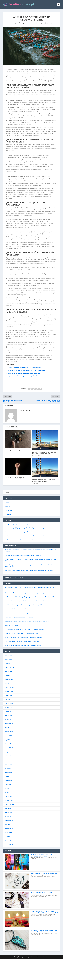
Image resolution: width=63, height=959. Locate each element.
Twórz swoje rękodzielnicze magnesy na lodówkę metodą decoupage (24, 593)
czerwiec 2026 (9, 659)
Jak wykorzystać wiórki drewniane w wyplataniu (18, 613)
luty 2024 (7, 699)
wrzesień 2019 (9, 845)
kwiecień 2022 (9, 731)
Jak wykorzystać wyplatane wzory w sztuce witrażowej (24, 373)
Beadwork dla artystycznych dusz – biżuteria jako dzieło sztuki (15, 478)
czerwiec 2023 (9, 711)
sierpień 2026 (8, 655)
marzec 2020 (8, 833)
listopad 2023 (8, 707)
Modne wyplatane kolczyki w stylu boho (17, 450)
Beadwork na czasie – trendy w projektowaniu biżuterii (20, 540)
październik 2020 (9, 804)
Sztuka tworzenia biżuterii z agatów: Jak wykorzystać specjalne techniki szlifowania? (29, 597)
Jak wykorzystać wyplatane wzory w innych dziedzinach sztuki (26, 370)
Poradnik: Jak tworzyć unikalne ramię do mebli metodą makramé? (44, 931)
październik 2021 (9, 756)
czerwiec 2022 (9, 723)
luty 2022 (7, 740)
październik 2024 (9, 687)
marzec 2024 (8, 695)
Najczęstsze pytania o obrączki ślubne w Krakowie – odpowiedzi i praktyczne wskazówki (44, 912)
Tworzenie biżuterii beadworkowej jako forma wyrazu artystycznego (24, 629)
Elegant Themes (30, 957)
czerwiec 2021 (9, 772)
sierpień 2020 (8, 812)
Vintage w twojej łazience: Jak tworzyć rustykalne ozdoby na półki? (42, 855)
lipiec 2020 (8, 816)
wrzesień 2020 (9, 808)
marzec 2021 (8, 784)
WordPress (46, 957)
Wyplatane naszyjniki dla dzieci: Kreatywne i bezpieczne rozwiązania (24, 536)
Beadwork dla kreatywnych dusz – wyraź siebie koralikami (21, 633)
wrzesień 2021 (9, 760)
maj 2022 (7, 727)
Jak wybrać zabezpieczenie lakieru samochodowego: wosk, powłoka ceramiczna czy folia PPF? (30, 559)
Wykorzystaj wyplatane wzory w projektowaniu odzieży (24, 367)
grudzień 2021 (9, 748)
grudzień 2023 (9, 703)
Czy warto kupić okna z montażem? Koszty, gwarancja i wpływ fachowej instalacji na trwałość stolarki (29, 565)
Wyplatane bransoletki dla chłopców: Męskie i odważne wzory (43, 480)
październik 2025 (9, 667)
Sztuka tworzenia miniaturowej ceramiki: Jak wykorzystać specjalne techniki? (27, 621)
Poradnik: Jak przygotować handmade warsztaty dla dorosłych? (23, 645)
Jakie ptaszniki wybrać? (11, 625)
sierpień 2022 (8, 715)
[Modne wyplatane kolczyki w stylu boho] (18, 439)
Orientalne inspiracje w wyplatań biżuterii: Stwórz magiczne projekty (25, 601)
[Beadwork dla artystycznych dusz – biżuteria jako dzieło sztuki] (18, 466)
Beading (39, 23)
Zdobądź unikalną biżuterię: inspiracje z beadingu (19, 617)
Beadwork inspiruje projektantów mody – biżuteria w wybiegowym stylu (45, 452)
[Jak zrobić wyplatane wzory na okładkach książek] (31, 46)
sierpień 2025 (8, 671)
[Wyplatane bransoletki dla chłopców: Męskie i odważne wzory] (45, 467)
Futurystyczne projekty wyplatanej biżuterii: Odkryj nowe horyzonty (24, 528)
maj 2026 (7, 663)
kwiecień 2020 (9, 828)
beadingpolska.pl (23, 23)
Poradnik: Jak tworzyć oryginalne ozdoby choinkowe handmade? (23, 637)
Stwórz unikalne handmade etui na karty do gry (18, 609)
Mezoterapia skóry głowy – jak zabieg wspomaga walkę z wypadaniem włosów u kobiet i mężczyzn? (30, 550)
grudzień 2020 (9, 796)
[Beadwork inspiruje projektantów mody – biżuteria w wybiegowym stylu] (45, 440)
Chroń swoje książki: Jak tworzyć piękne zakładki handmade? (22, 641)
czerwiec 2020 (9, 820)
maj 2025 (7, 675)
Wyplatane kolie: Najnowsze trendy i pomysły (44, 873)
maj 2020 (7, 824)
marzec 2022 (8, 736)
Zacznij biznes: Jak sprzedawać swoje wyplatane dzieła (20, 524)
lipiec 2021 (8, 768)
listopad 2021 (8, 752)
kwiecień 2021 (9, 780)
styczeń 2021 (8, 792)
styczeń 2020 (8, 841)
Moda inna (8, 514)
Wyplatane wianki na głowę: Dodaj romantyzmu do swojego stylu (23, 605)
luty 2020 (7, 837)
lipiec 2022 (8, 719)
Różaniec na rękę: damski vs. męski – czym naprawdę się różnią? (23, 555)
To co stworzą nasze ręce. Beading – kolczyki (18, 532)
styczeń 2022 (8, 744)
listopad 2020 (8, 800)
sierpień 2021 (8, 764)
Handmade (8, 506)
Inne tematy (8, 510)
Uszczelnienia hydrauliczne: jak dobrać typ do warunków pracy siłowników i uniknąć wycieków (29, 571)
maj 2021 (7, 776)
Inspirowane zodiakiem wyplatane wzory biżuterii (22, 376)
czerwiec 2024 (9, 691)
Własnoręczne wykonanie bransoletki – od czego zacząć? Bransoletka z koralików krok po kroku (30, 587)
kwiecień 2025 (9, 679)
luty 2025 (7, 683)
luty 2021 (7, 788)
